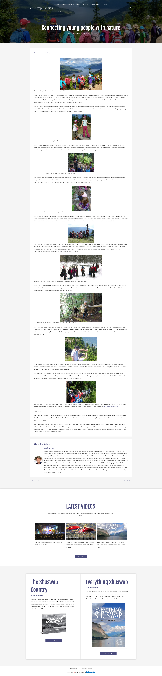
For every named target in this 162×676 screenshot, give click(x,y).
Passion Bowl (95, 4)
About (64, 4)
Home (57, 4)
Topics (70, 4)
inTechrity (90, 672)
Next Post (127, 480)
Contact (105, 4)
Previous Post (35, 480)
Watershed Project (61, 11)
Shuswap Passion (41, 8)
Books (84, 4)
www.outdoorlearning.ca (111, 406)
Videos (78, 4)
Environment (38, 53)
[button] (73, 4)
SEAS (111, 4)
